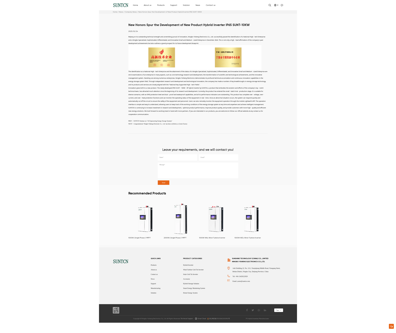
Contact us (210, 5)
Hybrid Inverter (188, 265)
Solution (186, 5)
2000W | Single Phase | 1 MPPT (175, 238)
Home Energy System (190, 293)
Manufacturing (155, 288)
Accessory (186, 279)
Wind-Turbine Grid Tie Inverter (193, 270)
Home (135, 5)
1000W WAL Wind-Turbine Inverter (212, 238)
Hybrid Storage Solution (191, 283)
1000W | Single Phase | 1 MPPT (139, 238)
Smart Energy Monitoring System (194, 288)
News (198, 5)
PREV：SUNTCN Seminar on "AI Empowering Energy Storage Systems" (150, 121)
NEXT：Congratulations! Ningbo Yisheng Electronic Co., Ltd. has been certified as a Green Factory (157, 124)
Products (161, 5)
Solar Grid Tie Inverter (190, 274)
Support (173, 5)
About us (147, 5)
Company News (131, 12)
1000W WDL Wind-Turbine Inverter (248, 238)
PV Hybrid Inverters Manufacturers (257, 318)
